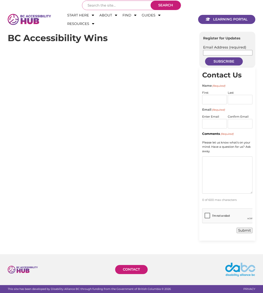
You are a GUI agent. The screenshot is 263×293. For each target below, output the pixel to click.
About (106, 15)
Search (165, 5)
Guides (149, 15)
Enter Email (210, 116)
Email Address (224, 47)
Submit (244, 230)
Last (231, 92)
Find (127, 15)
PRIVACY (249, 289)
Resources (78, 24)
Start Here (78, 15)
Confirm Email (238, 116)
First (205, 92)
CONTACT (131, 269)
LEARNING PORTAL (230, 19)
